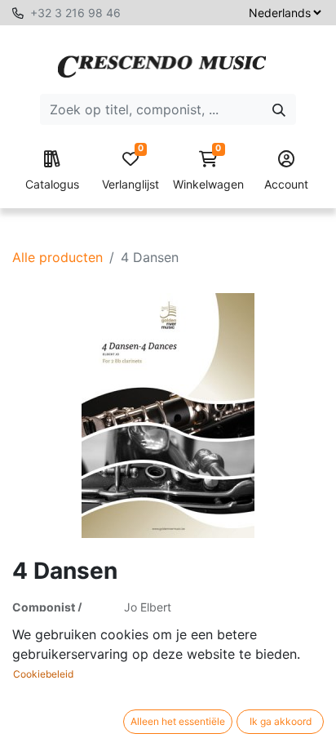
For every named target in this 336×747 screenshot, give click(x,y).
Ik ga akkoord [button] (281, 721)
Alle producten (57, 257)
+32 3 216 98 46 (75, 13)
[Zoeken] (279, 109)
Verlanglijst (130, 171)
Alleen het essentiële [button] (177, 721)
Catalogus (52, 184)
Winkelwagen (208, 171)
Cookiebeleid (43, 674)
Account (286, 184)
